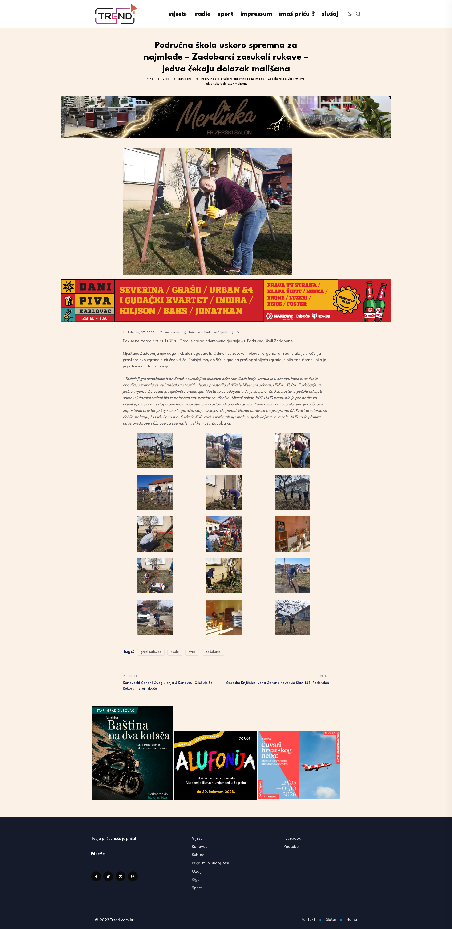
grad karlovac (151, 652)
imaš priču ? (297, 14)
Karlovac (210, 332)
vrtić (192, 652)
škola (175, 652)
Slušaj (331, 920)
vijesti (177, 14)
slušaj (330, 14)
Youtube (291, 847)
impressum (256, 14)
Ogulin (198, 880)
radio (203, 14)
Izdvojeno (195, 332)
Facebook (292, 839)
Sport (197, 888)
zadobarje (213, 652)
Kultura (198, 855)
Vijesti (222, 332)
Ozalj (196, 872)
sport (225, 14)
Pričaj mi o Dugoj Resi (210, 863)
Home (352, 920)
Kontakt (308, 920)
